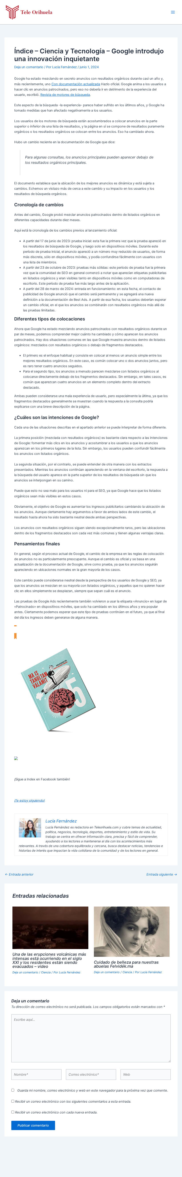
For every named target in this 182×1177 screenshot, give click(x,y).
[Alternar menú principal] (173, 12)
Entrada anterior (19, 874)
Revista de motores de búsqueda (65, 95)
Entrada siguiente (161, 874)
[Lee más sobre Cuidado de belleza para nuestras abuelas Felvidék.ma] (132, 931)
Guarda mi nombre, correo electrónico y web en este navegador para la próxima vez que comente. (92, 1090)
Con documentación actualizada (75, 84)
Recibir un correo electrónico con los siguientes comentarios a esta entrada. (73, 1102)
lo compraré (23, 748)
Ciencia (46, 972)
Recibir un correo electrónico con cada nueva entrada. (56, 1112)
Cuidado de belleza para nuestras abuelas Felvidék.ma (126, 964)
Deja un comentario (28, 67)
